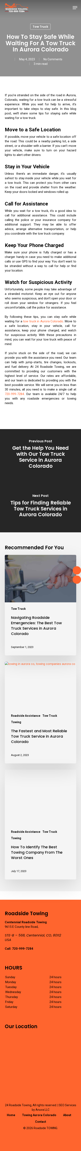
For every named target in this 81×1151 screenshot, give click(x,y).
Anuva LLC (42, 1109)
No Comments (52, 59)
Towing (16, 722)
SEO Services (67, 1105)
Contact (40, 1121)
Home (11, 1115)
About (67, 1115)
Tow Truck (40, 27)
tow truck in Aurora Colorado (43, 321)
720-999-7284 (14, 394)
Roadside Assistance (25, 715)
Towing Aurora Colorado (39, 1115)
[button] (75, 8)
